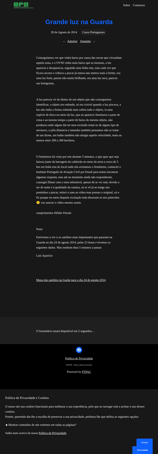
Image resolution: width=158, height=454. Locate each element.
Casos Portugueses (93, 32)
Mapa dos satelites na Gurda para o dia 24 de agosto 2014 (71, 280)
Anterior (72, 41)
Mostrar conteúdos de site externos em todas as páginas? (42, 424)
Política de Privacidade (79, 358)
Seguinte (85, 41)
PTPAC (86, 371)
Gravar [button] (144, 442)
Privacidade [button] (142, 450)
